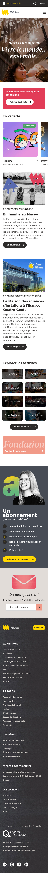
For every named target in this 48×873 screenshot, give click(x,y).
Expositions (10, 643)
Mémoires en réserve (12, 677)
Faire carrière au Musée (13, 740)
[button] (34, 3)
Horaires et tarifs (14, 3)
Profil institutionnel (12, 705)
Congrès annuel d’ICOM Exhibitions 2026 (22, 776)
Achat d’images (10, 807)
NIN (4, 669)
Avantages (7, 748)
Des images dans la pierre (14, 661)
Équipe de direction (12, 716)
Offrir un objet (10, 799)
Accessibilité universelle (14, 720)
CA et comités (9, 713)
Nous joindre (9, 701)
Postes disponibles (11, 744)
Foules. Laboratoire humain (15, 665)
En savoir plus (13, 245)
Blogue (6, 779)
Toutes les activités (22, 426)
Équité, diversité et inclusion (16, 752)
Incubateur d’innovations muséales (19, 772)
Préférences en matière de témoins (19, 850)
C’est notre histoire (11, 649)
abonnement (18, 559)
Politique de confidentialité (15, 846)
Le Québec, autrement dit (15, 657)
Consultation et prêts (13, 803)
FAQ (5, 811)
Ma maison (8, 653)
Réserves (7, 795)
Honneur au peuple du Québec (17, 673)
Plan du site (8, 724)
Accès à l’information (12, 697)
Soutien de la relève (12, 756)
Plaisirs (6, 681)
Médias (6, 709)
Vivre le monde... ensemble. (24, 50)
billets (18, 102)
